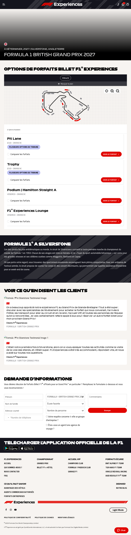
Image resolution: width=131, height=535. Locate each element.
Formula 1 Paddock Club (79, 467)
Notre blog (121, 488)
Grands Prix (42, 463)
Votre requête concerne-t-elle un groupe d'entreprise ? (65, 418)
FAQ (6, 475)
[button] (119, 4)
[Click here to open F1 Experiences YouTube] (15, 510)
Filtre (64, 78)
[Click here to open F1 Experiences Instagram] (11, 510)
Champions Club (75, 463)
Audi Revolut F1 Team (116, 475)
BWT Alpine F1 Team (115, 463)
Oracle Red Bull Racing (116, 471)
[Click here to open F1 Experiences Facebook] (6, 510)
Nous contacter (11, 471)
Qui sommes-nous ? (13, 467)
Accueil (7, 463)
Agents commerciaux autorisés (19, 492)
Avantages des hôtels (14, 488)
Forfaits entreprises (14, 496)
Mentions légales (66, 517)
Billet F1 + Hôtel (45, 467)
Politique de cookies (44, 517)
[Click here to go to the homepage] (62, 4)
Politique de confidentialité (17, 517)
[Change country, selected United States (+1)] (7, 417)
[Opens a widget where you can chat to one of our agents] (121, 530)
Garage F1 (72, 471)
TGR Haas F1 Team (114, 467)
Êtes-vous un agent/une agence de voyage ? (63, 426)
